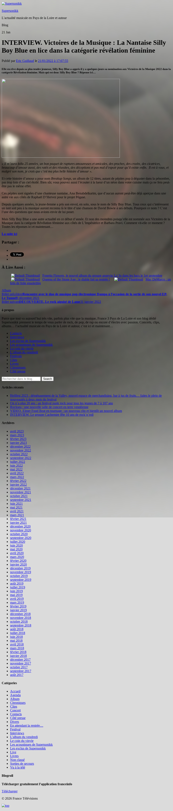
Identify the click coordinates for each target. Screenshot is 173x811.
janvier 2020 (18, 564)
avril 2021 (17, 511)
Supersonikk (10, 10)
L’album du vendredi (24, 352)
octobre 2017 (19, 667)
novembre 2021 (20, 492)
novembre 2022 (20, 450)
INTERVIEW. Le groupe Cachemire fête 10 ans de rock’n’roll (51, 414)
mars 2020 (17, 557)
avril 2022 (17, 473)
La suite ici (9, 234)
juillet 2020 (17, 541)
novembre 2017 (20, 663)
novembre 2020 (20, 530)
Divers (14, 721)
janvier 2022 (18, 484)
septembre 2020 (20, 538)
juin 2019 (16, 591)
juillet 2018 (17, 633)
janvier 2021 (18, 522)
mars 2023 (17, 435)
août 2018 (16, 629)
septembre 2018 (20, 625)
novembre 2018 (20, 618)
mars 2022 (17, 477)
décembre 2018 (20, 614)
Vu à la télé (17, 767)
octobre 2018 (19, 621)
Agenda (15, 695)
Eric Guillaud (25, 61)
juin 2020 (16, 545)
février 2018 (18, 652)
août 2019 (16, 583)
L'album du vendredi (24, 737)
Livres (14, 363)
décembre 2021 (20, 488)
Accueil (15, 691)
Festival (15, 729)
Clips (13, 360)
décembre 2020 (20, 526)
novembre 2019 (20, 572)
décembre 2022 (20, 446)
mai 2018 (16, 640)
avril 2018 (17, 644)
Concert (15, 710)
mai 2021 (16, 507)
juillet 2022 (17, 462)
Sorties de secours (22, 763)
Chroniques (18, 367)
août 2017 (16, 675)
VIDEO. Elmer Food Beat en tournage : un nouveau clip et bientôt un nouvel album (66, 411)
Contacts (16, 333)
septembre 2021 (20, 500)
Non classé (17, 760)
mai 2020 (16, 549)
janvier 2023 (18, 442)
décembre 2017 (20, 659)
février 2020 (18, 560)
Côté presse (18, 371)
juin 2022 (16, 465)
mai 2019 (16, 595)
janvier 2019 (18, 610)
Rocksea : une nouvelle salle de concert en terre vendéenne (49, 407)
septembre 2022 (20, 458)
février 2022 (18, 481)
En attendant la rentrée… (26, 725)
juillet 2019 (17, 587)
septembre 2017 (20, 671)
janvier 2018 (18, 656)
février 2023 (18, 439)
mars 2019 (17, 602)
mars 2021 (17, 515)
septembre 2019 (20, 579)
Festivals (16, 356)
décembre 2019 (20, 568)
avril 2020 (17, 553)
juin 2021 (16, 503)
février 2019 (18, 606)
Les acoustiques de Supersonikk (31, 344)
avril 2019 (17, 598)
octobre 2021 (19, 496)
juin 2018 (16, 637)
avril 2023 (17, 431)
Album (6, 290)
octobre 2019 (19, 576)
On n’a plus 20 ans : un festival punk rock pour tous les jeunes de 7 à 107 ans (61, 403)
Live (13, 752)
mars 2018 (17, 648)
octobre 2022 (19, 454)
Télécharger (10, 791)
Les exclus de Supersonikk (28, 341)
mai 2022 (16, 469)
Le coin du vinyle (22, 348)
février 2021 (18, 519)
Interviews (17, 337)
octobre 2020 (19, 534)
